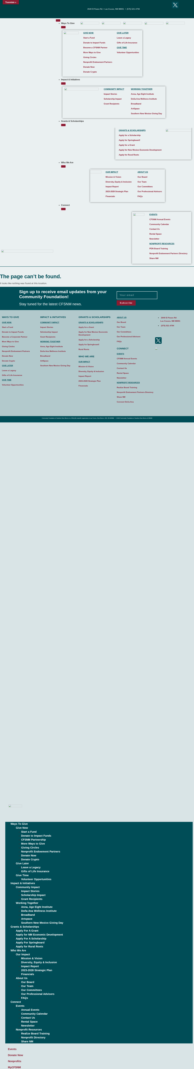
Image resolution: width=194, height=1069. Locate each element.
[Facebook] (153, 5)
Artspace (26, 918)
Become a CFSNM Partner (95, 47)
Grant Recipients (111, 104)
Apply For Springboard (30, 942)
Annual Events (30, 1009)
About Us (21, 978)
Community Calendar (159, 224)
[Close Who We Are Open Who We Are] (63, 166)
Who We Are (18, 950)
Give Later (22, 863)
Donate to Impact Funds (94, 43)
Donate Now (89, 67)
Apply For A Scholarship (31, 938)
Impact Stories (110, 94)
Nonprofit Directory (33, 1037)
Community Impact (28, 887)
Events (20, 1005)
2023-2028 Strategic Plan (117, 191)
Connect (16, 1001)
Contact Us (154, 229)
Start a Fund (89, 38)
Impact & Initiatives (23, 883)
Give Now (22, 827)
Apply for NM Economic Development (39, 934)
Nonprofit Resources (29, 1029)
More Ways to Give (92, 52)
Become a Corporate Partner (14, 337)
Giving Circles (89, 57)
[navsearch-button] (183, 9)
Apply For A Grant (27, 930)
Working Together (27, 903)
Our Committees (145, 186)
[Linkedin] (175, 12)
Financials (110, 196)
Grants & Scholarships (25, 926)
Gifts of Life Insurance (127, 43)
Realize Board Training (35, 1033)
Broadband (136, 104)
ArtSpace (135, 108)
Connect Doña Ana (125, 402)
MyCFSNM (14, 1067)
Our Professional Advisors (150, 191)
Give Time (22, 875)
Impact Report (112, 186)
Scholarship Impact (113, 99)
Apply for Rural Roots (129, 155)
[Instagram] (160, 5)
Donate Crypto (90, 72)
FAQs (140, 196)
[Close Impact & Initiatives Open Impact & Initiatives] (63, 83)
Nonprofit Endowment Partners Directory (168, 253)
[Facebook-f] (158, 333)
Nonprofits (14, 1061)
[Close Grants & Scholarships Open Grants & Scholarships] (63, 125)
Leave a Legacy (124, 38)
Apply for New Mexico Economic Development (140, 150)
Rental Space (155, 234)
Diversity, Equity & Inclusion (119, 182)
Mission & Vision (113, 177)
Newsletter (154, 239)
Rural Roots (84, 349)
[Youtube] (168, 5)
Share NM (27, 1041)
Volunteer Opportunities (128, 52)
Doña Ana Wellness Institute (144, 99)
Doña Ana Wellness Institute (39, 910)
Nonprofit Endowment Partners (97, 62)
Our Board (142, 177)
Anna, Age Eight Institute (142, 94)
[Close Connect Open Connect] (63, 209)
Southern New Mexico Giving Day (146, 113)
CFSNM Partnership (33, 839)
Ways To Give (19, 823)
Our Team (142, 182)
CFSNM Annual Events (159, 219)
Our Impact (23, 954)
